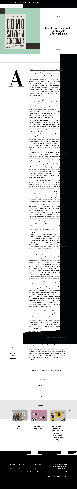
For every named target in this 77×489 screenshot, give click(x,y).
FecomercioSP (23, 464)
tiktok (38, 471)
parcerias (13, 468)
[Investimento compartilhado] (39, 415)
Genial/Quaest (47, 287)
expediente (13, 471)
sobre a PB (13, 464)
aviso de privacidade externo (26, 471)
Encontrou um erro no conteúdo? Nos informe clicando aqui (45, 370)
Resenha (59, 16)
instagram (42, 385)
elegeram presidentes (35, 126)
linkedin (41, 390)
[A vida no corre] (20, 415)
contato (22, 468)
